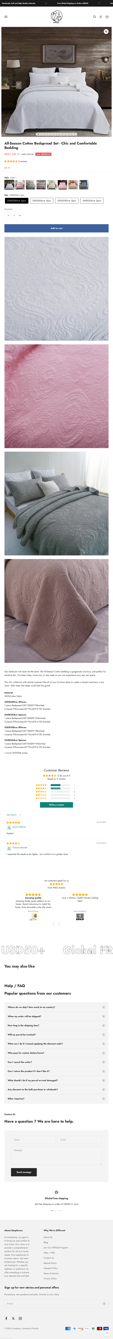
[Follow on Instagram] (20, 1318)
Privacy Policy (50, 1278)
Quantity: (8, 209)
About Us (48, 1237)
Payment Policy (51, 1268)
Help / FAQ (49, 1252)
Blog (46, 1242)
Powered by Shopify (30, 1328)
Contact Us (49, 1257)
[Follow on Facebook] (6, 1318)
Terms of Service (51, 1273)
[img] (13, 822)
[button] (11, 161)
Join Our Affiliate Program (56, 1247)
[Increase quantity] (20, 215)
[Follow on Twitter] (13, 1318)
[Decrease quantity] (9, 215)
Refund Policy (50, 1263)
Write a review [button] (56, 804)
